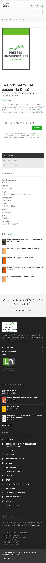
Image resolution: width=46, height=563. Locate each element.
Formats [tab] (9, 156)
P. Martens (6, 100)
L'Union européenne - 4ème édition (20, 276)
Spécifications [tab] (11, 160)
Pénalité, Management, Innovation (20, 258)
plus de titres (8, 425)
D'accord (6, 558)
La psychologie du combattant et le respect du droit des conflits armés (25, 240)
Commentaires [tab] (11, 165)
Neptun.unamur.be (9, 351)
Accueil (6, 19)
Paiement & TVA (36, 135)
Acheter (37, 128)
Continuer (12, 340)
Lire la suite (39, 111)
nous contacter (37, 525)
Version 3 (14, 224)
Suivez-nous (21, 310)
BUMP (4, 354)
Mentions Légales (8, 347)
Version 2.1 (6, 224)
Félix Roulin (11, 390)
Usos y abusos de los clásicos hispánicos (22, 397)
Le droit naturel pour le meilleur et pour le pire (25, 249)
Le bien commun (13, 406)
